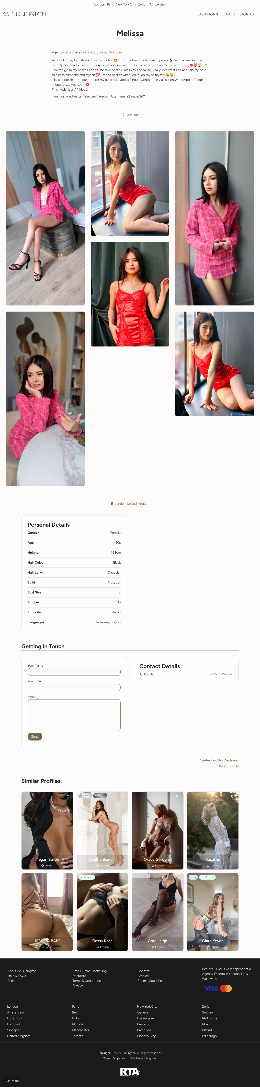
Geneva (142, 1012)
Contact (144, 971)
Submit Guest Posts (152, 981)
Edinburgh (209, 1036)
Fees (11, 981)
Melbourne (209, 1018)
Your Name (35, 665)
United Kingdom (18, 1036)
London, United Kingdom (104, 52)
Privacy (78, 985)
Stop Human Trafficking (90, 971)
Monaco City (146, 1036)
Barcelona (144, 1030)
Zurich (142, 4)
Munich (77, 1024)
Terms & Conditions (87, 981)
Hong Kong (15, 1018)
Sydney (207, 1012)
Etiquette (79, 976)
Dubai (76, 1018)
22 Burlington (25, 15)
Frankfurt (13, 1024)
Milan (206, 1024)
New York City (126, 4)
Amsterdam (158, 4)
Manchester (80, 1030)
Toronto (77, 1036)
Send (35, 736)
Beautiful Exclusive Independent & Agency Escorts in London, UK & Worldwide (226, 974)
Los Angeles (145, 1018)
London (99, 4)
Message (34, 697)
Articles (143, 976)
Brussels (143, 1024)
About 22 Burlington (22, 971)
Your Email (35, 681)
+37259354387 (221, 674)
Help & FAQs (17, 976)
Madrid (207, 1030)
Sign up (247, 14)
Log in (228, 14)
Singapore (14, 1030)
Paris (110, 4)
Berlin (76, 1012)
